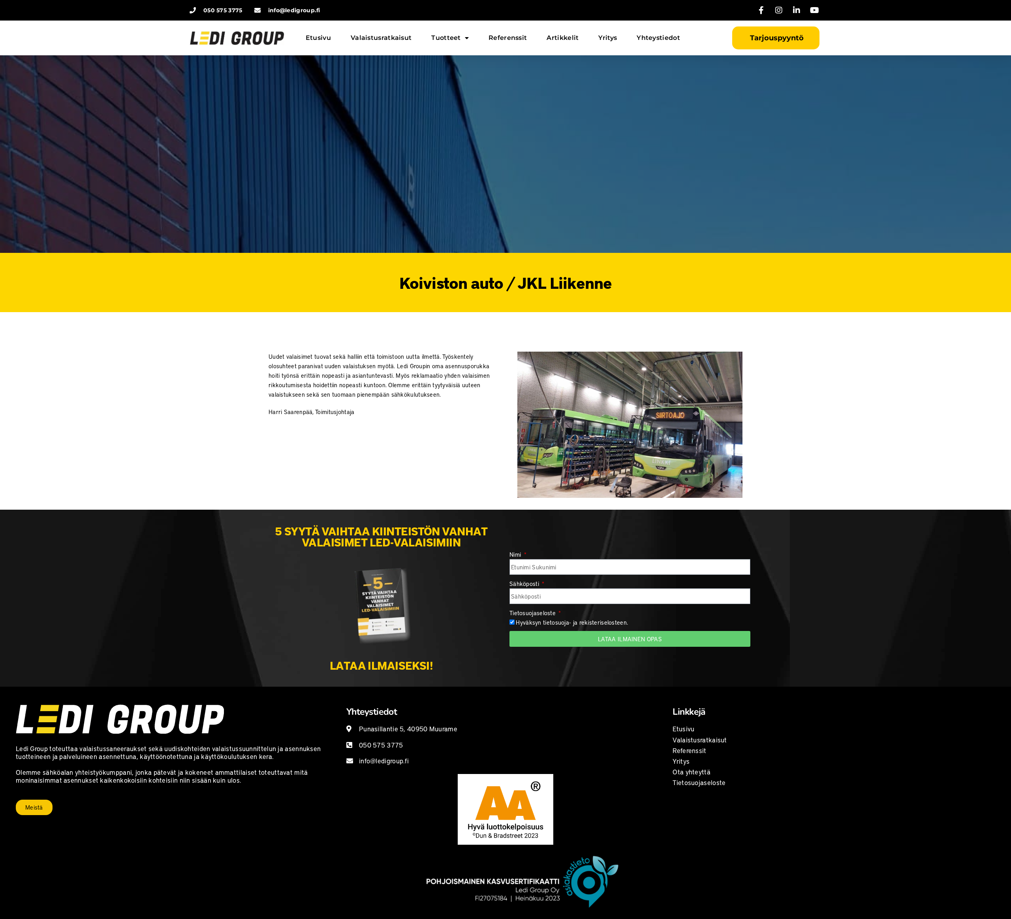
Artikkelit (563, 37)
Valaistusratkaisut (381, 37)
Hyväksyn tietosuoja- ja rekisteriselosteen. (572, 622)
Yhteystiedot (658, 37)
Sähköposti (525, 584)
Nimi (516, 554)
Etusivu (318, 37)
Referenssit (508, 37)
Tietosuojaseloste (533, 613)
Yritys (607, 37)
